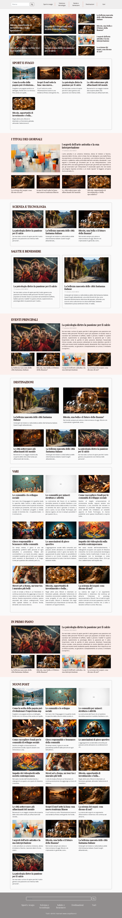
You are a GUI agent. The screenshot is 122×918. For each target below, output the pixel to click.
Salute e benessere (75, 4)
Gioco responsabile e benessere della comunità (25, 543)
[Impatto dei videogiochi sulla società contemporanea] (94, 530)
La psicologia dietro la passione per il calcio (59, 49)
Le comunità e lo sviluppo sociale (25, 496)
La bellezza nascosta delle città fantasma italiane (105, 17)
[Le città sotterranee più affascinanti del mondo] (98, 73)
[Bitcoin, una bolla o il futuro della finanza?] (86, 29)
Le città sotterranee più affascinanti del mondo (97, 83)
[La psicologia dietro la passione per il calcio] (73, 73)
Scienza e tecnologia (61, 4)
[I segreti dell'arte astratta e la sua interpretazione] (86, 40)
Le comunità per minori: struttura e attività (58, 496)
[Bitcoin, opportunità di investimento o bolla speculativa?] (23, 103)
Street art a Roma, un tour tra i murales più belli (25, 49)
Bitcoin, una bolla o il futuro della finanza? (104, 28)
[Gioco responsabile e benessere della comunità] (27, 530)
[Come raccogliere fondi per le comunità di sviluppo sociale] (94, 484)
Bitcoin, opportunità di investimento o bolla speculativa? (21, 28)
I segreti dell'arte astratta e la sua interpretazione (103, 38)
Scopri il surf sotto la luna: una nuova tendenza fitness (46, 85)
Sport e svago (48, 4)
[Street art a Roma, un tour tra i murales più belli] (27, 574)
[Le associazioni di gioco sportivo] (61, 530)
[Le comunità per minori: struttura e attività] (61, 484)
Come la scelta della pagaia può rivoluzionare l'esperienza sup (23, 85)
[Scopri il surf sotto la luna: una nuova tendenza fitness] (48, 73)
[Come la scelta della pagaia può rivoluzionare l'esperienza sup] (23, 73)
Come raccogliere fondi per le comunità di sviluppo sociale (94, 496)
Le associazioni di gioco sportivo (57, 543)
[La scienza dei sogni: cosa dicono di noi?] (86, 51)
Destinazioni (90, 4)
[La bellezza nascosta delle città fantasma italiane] (86, 18)
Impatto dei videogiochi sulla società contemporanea (58, 27)
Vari (104, 4)
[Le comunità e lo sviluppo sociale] (27, 484)
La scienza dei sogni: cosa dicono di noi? (104, 49)
